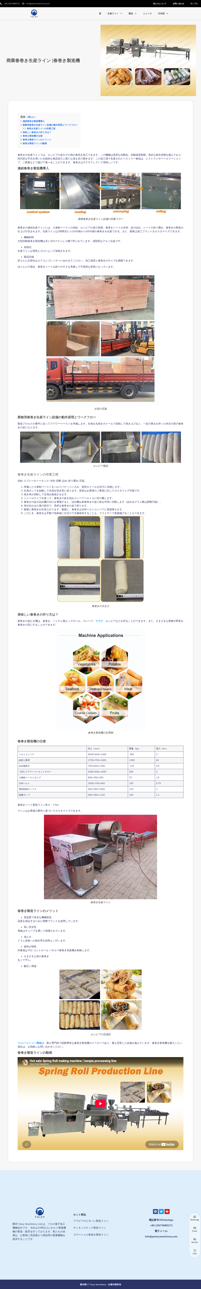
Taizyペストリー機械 (29, 1042)
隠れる (31, 117)
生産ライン (113, 13)
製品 (131, 13)
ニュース (147, 13)
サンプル (194, 3)
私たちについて (159, 3)
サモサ (99, 620)
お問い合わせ (178, 3)
